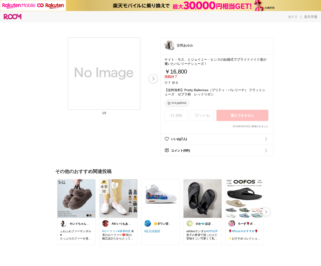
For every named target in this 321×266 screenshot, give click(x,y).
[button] (169, 45)
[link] (76, 198)
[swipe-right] (153, 78)
